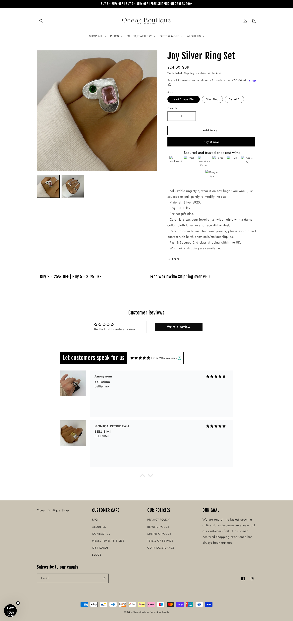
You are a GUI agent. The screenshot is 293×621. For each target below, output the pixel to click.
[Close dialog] (201, 261)
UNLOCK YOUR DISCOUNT (117, 342)
